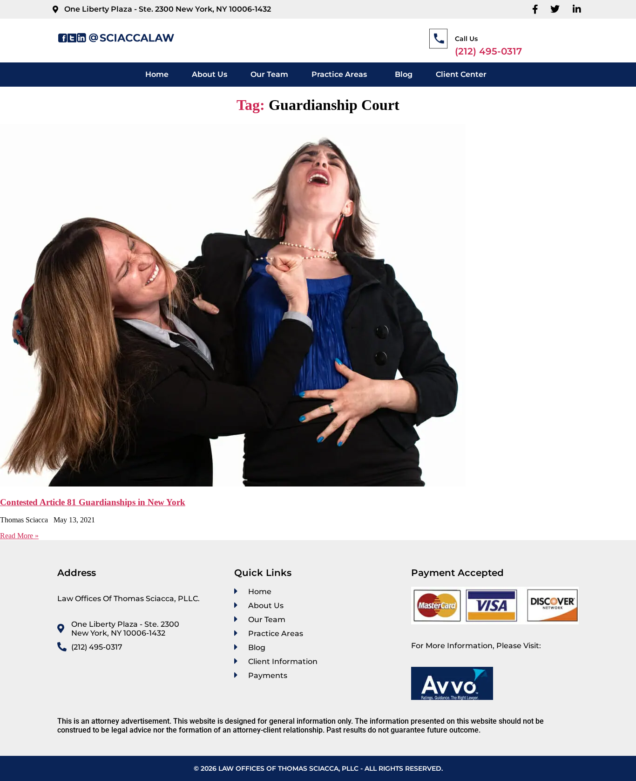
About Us (209, 74)
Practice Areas (339, 74)
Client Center (461, 74)
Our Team (269, 74)
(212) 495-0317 (488, 51)
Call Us (466, 38)
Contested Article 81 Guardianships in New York (92, 502)
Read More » (19, 536)
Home (157, 74)
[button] (341, 74)
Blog (404, 74)
